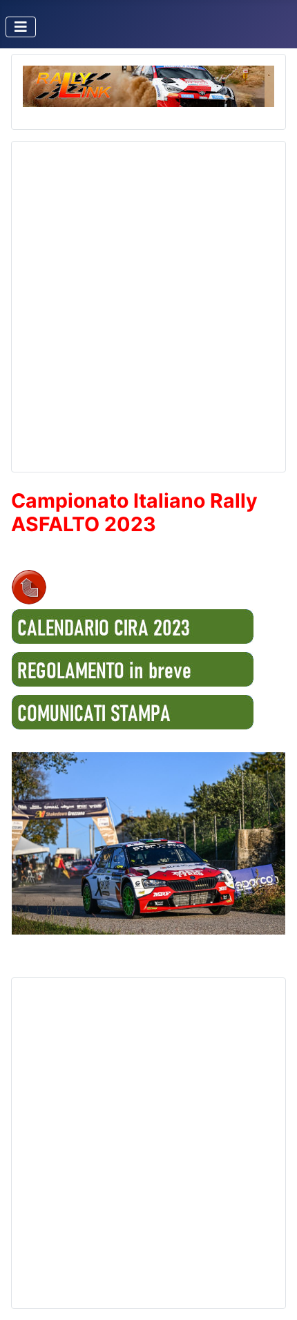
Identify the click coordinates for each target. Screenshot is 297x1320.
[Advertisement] (148, 301)
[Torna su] (273, 1294)
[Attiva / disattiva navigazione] (21, 27)
